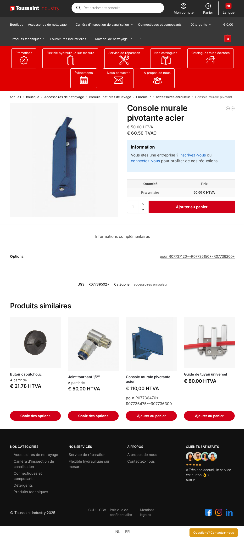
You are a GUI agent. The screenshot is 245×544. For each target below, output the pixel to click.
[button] (229, 31)
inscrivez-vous (192, 155)
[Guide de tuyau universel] (209, 342)
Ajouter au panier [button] (151, 416)
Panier (208, 12)
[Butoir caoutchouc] (35, 342)
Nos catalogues (165, 53)
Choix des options (35, 416)
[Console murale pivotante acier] (232, 108)
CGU (91, 510)
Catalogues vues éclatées (210, 53)
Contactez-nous (141, 461)
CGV (102, 510)
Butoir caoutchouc (26, 374)
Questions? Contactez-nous (213, 532)
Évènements (83, 73)
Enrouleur (143, 97)
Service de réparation (124, 53)
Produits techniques (31, 492)
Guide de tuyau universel (205, 374)
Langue (228, 9)
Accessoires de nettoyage (64, 97)
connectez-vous (145, 160)
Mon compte (184, 12)
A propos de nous (157, 73)
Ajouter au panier (191, 206)
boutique (32, 97)
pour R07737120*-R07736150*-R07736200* (197, 256)
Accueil (15, 97)
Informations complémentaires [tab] (122, 236)
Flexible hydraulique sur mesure (70, 53)
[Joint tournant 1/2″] (93, 344)
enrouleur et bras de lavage (110, 97)
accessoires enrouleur (173, 97)
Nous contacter (118, 73)
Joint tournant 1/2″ (84, 377)
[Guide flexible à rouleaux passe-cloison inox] (227, 108)
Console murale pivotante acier (148, 379)
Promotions (24, 53)
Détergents (23, 485)
